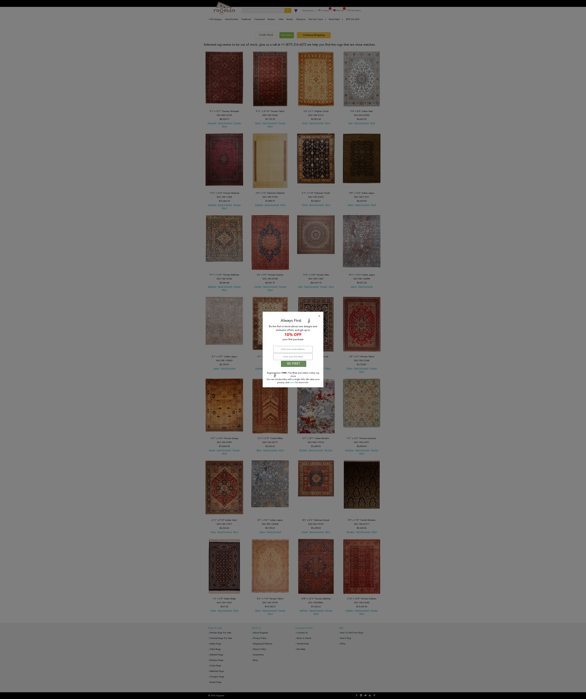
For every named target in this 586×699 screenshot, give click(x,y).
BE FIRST (293, 363)
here (292, 383)
